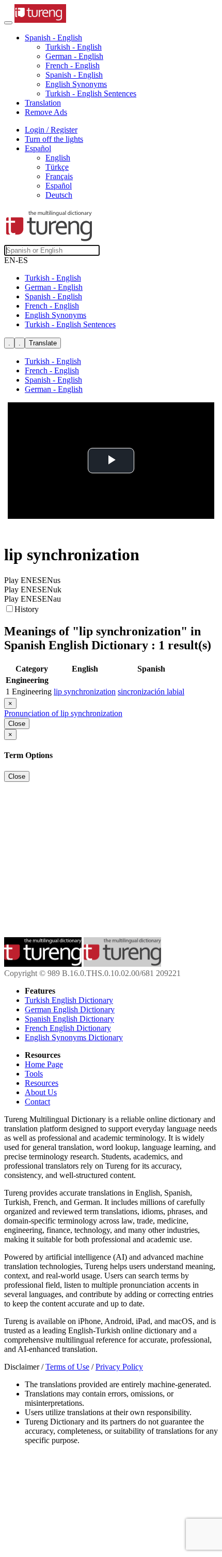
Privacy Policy (119, 1366)
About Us (41, 1092)
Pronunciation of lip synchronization (63, 713)
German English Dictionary (70, 1009)
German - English (74, 56)
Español (58, 185)
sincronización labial (151, 691)
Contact (37, 1101)
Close (16, 723)
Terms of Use (67, 1366)
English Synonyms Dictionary (74, 1037)
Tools (34, 1073)
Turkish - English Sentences (90, 93)
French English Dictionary (68, 1028)
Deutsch (58, 195)
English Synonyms (76, 84)
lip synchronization (85, 691)
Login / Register (51, 129)
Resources (41, 1083)
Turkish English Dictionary (69, 1000)
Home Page (44, 1064)
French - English (72, 65)
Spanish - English (74, 74)
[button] (53, 37)
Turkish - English (73, 46)
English (57, 157)
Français (59, 176)
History (26, 609)
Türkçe (57, 167)
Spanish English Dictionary (69, 1018)
